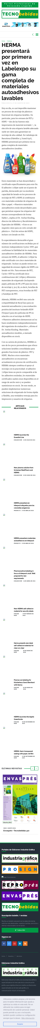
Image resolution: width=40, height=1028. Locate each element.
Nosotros (11, 956)
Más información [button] (27, 1018)
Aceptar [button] (20, 1024)
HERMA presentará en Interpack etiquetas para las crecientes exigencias (24, 505)
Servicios (19, 956)
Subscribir (21, 930)
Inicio (3, 41)
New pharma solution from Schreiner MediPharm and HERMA (23, 470)
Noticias (9, 41)
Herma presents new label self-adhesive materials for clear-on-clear (23, 645)
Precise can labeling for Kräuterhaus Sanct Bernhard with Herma (24, 682)
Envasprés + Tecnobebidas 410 (16, 831)
